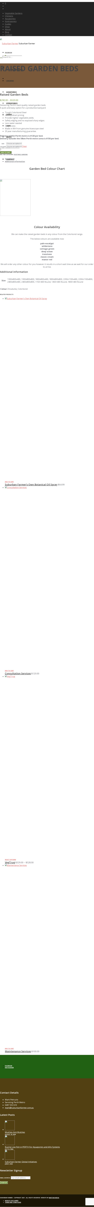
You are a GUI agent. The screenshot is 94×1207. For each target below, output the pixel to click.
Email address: (5, 1178)
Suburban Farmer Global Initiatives (21, 1161)
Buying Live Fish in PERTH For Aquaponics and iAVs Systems (32, 1147)
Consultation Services (18, 673)
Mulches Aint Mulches (15, 1132)
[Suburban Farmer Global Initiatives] (10, 1159)
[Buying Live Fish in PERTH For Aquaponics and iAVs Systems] (10, 1144)
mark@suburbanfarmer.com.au (19, 1107)
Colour (3, 147)
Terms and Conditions (13, 1202)
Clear (24, 146)
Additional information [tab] (15, 161)
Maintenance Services (18, 1051)
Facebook (8, 52)
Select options (10, 859)
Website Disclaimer (11, 1201)
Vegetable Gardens (21, 154)
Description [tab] (10, 159)
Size (3, 144)
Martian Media (54, 1198)
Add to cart (6, 152)
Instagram (9, 1067)
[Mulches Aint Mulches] (10, 1129)
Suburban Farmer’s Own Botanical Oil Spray (31, 484)
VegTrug (10, 862)
